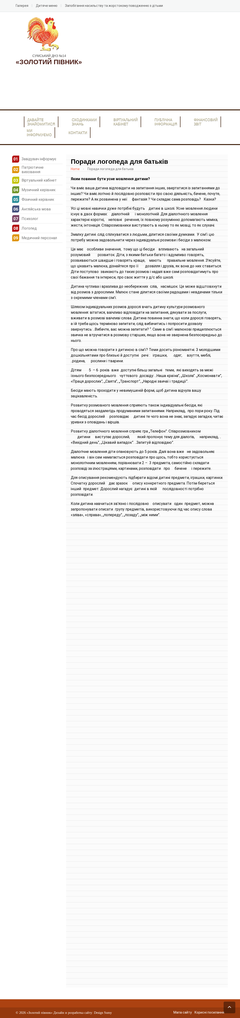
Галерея (22, 5)
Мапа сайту (182, 1012)
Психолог (30, 218)
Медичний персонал (39, 238)
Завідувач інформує (39, 159)
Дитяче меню (46, 5)
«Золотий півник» (39, 1012)
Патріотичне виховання (33, 169)
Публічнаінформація (165, 122)
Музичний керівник (39, 190)
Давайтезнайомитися (41, 122)
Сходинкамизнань (84, 122)
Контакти (77, 132)
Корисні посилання (209, 1012)
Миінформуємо (39, 132)
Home (75, 169)
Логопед (29, 228)
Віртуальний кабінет (39, 180)
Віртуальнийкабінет (125, 122)
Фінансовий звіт (206, 122)
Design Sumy (103, 1012)
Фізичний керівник (38, 199)
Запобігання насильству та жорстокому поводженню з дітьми (114, 5)
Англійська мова (36, 209)
